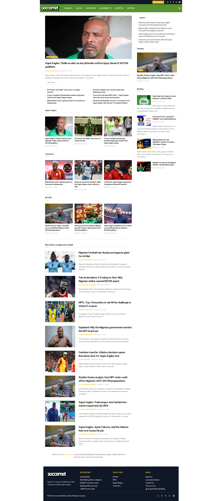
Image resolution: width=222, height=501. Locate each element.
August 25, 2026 (159, 168)
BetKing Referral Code (88, 486)
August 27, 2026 (100, 310)
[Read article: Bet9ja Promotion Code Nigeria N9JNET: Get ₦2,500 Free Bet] (144, 167)
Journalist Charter (152, 480)
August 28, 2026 (100, 260)
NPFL (115, 480)
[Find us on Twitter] (173, 2)
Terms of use (150, 486)
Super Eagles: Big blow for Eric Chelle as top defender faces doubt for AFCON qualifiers (117, 228)
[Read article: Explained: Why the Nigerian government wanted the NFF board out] (60, 336)
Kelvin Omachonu (53, 71)
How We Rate (85, 477)
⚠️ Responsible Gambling (155, 489)
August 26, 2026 (159, 147)
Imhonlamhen (85, 359)
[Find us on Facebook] (170, 2)
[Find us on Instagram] (176, 2)
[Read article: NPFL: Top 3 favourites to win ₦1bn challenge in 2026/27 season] (60, 311)
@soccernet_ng (68, 454)
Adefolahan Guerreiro (88, 285)
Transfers (116, 486)
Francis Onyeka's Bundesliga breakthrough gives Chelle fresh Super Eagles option (116, 141)
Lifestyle (119, 8)
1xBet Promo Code (87, 489)
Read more (52, 82)
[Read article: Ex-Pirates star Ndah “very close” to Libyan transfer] (88, 126)
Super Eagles (52, 57)
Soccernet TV (105, 8)
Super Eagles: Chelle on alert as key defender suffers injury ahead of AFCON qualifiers (58, 141)
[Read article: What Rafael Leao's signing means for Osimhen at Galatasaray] (59, 170)
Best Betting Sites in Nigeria (91, 480)
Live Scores (91, 8)
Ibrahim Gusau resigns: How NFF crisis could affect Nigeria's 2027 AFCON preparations (57, 228)
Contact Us (149, 483)
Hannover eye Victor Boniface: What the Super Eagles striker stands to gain (88, 184)
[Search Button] (179, 8)
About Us (148, 477)
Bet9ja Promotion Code (89, 483)
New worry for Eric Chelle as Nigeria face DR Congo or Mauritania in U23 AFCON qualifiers (88, 228)
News (141, 70)
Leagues (68, 8)
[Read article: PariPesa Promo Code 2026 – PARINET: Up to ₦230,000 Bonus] (144, 121)
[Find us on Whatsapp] (167, 2)
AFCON (79, 8)
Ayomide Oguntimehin (88, 434)
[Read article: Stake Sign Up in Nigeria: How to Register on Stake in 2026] (144, 100)
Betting (130, 8)
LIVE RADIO (159, 2)
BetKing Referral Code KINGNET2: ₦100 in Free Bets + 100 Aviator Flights (164, 142)
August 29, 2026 (66, 71)
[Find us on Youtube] (179, 2)
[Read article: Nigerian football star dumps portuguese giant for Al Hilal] (60, 261)
